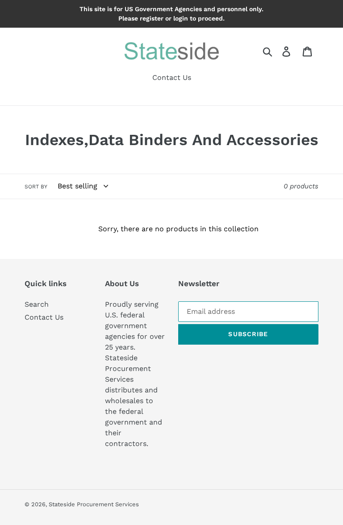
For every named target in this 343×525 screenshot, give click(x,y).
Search (37, 304)
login (180, 18)
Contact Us (44, 317)
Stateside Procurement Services (94, 504)
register (151, 18)
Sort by (36, 186)
